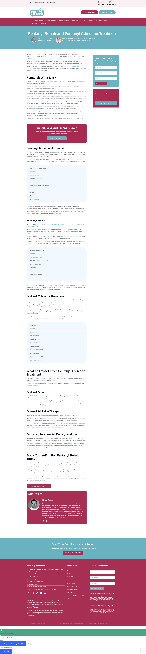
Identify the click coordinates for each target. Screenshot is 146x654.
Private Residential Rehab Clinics (76, 595)
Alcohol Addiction (71, 574)
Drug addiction (31, 206)
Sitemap (69, 598)
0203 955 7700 (103, 4)
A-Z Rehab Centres (101, 20)
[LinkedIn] (44, 521)
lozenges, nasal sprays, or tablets (55, 111)
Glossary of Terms (72, 589)
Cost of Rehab (71, 583)
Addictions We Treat (37, 20)
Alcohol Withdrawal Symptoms (75, 577)
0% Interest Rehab (88, 20)
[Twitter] (37, 593)
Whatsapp (112, 4)
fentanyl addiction (76, 66)
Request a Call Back (101, 83)
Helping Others (76, 20)
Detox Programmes (51, 20)
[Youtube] (41, 593)
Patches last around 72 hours (34, 106)
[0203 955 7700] (99, 2)
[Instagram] (47, 521)
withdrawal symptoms (66, 300)
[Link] (45, 593)
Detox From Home (72, 586)
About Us (34, 23)
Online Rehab (71, 592)
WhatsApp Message (31, 644)
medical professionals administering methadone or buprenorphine (66, 312)
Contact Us (43, 23)
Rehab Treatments (64, 20)
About (68, 571)
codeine (60, 86)
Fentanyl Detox (40, 306)
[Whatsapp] (110, 2)
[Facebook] (28, 593)
